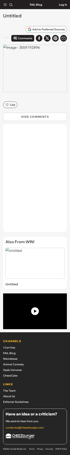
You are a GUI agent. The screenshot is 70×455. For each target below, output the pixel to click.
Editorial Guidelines (16, 402)
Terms (32, 449)
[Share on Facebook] (39, 38)
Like (12, 105)
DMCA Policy (61, 449)
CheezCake (10, 375)
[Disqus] (35, 180)
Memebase (10, 358)
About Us (9, 396)
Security (49, 449)
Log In (63, 4)
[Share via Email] (63, 38)
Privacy (40, 449)
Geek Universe (12, 370)
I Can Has (9, 347)
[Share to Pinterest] (55, 38)
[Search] (11, 4)
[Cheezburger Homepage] (35, 437)
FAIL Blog (36, 4)
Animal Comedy (13, 364)
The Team (9, 390)
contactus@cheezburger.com (25, 427)
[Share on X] (47, 38)
